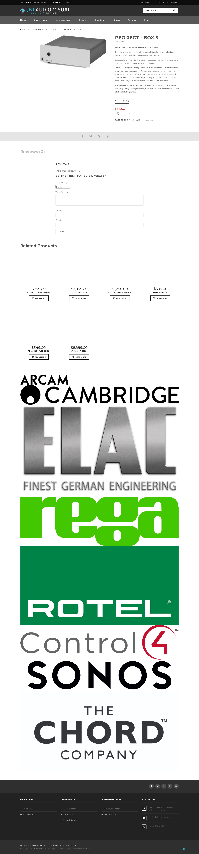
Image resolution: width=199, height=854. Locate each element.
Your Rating (61, 182)
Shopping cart (28, 814)
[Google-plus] (170, 786)
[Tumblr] (163, 786)
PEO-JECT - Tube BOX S (38, 351)
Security (83, 20)
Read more (40, 298)
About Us (132, 20)
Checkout (173, 2)
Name (59, 210)
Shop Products (37, 29)
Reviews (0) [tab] (32, 151)
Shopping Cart (159, 2)
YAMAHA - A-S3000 (79, 351)
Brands (117, 20)
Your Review (62, 192)
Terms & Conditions (71, 820)
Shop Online (100, 20)
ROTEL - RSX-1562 (79, 292)
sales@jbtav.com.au (38, 2)
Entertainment (40, 20)
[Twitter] (90, 136)
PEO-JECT (67, 29)
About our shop (69, 809)
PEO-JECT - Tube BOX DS (38, 292)
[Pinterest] (99, 136)
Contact (147, 20)
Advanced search (37, 846)
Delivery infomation (112, 809)
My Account (145, 2)
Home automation (63, 20)
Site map (23, 846)
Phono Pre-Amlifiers (146, 120)
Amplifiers (53, 29)
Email (59, 220)
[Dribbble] (176, 786)
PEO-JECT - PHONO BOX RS (120, 292)
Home (23, 20)
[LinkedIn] (116, 136)
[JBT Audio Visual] (45, 10)
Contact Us (71, 846)
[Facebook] (83, 136)
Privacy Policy (69, 814)
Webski (89, 848)
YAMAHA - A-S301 (160, 292)
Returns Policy (110, 814)
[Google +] (107, 136)
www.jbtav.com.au (41, 848)
